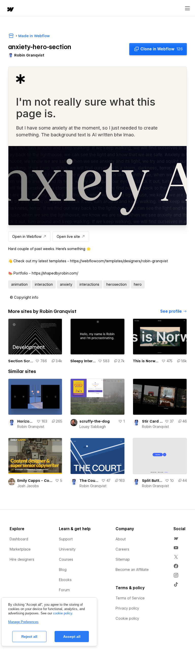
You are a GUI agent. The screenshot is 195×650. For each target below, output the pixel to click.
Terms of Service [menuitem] (130, 598)
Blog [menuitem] (63, 570)
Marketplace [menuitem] (20, 549)
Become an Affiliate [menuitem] (132, 570)
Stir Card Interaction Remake (152, 421)
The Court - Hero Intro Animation (89, 481)
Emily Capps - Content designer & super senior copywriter (35, 481)
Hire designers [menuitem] (22, 559)
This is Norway (146, 361)
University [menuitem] (67, 549)
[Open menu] (187, 8)
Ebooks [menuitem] (65, 580)
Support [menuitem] (66, 539)
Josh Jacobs (28, 486)
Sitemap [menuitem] (123, 559)
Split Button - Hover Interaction (152, 481)
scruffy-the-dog (94, 421)
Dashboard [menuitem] (19, 539)
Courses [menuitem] (66, 559)
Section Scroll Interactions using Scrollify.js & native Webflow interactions (20, 361)
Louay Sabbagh (92, 427)
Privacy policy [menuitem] (127, 608)
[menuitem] (175, 538)
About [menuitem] (121, 539)
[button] (24, 297)
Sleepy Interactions (83, 361)
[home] (10, 9)
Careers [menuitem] (122, 549)
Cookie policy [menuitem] (127, 618)
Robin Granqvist (30, 427)
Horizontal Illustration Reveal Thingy (26, 421)
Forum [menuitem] (64, 590)
